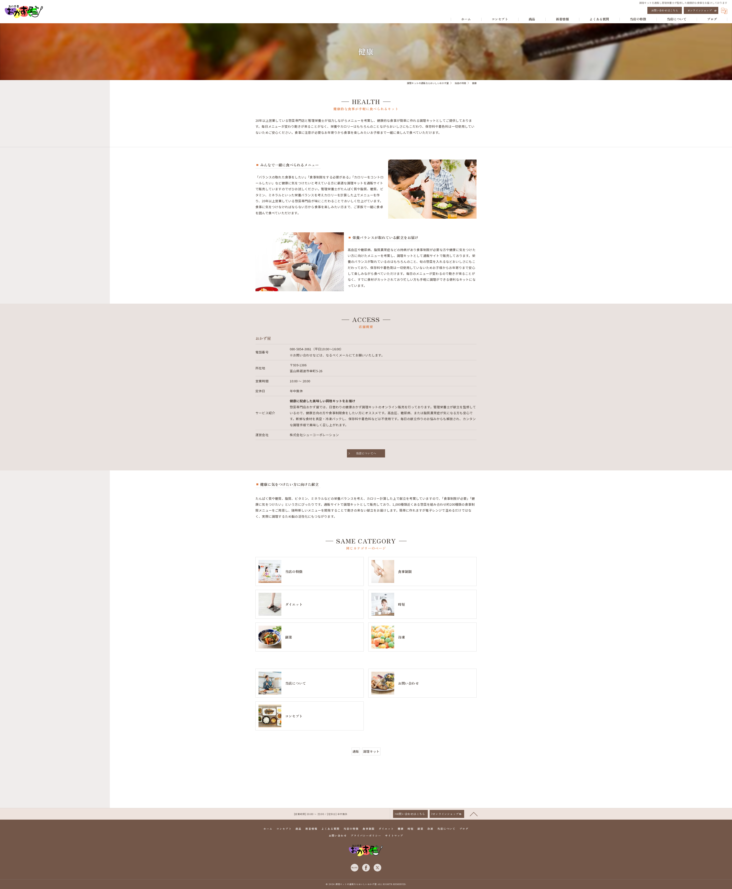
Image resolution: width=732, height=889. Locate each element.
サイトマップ (394, 835)
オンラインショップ (699, 10)
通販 (355, 751)
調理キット (371, 751)
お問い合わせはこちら (664, 10)
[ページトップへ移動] (474, 814)
